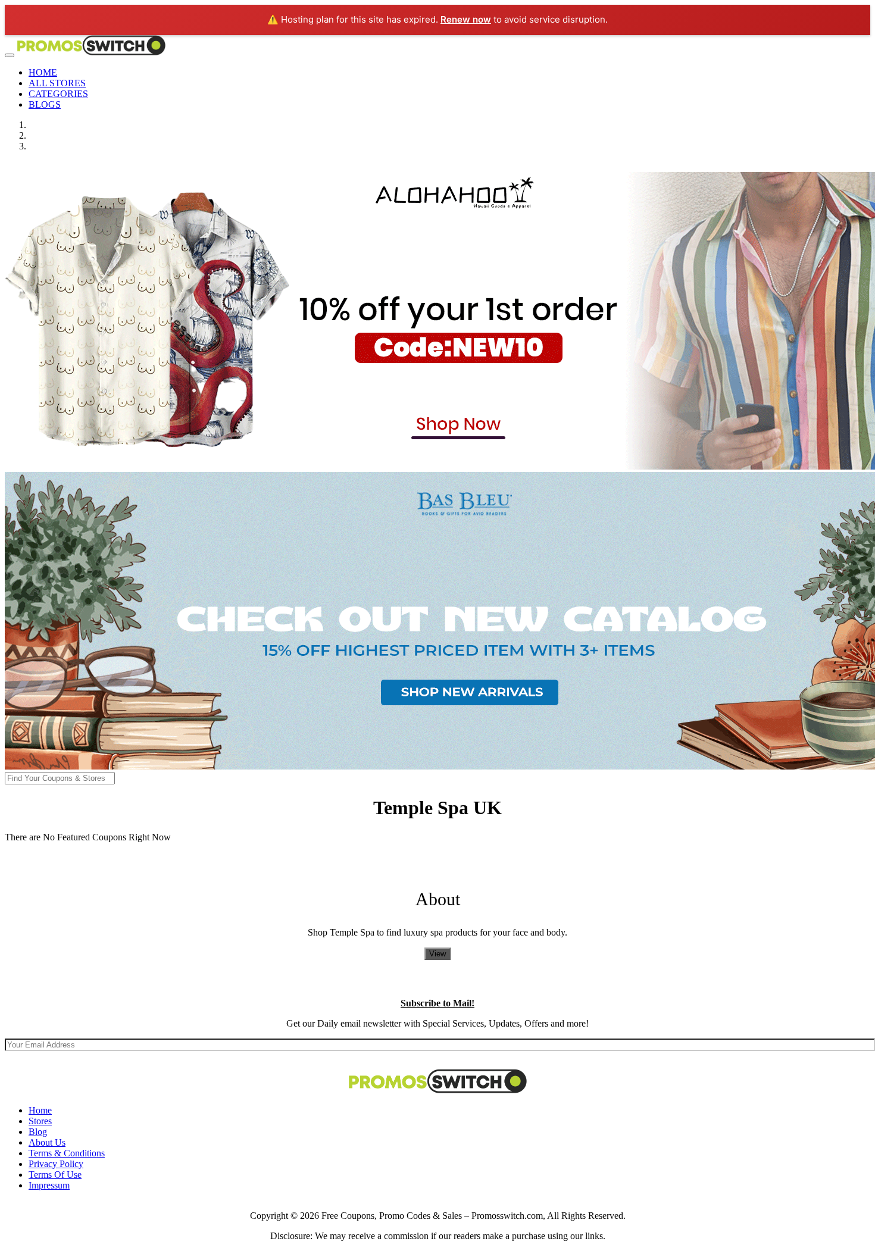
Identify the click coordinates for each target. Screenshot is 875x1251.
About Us (47, 1142)
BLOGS (45, 104)
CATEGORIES (58, 94)
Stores (40, 1121)
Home (40, 1110)
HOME (43, 72)
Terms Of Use (55, 1174)
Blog (38, 1132)
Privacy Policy (56, 1164)
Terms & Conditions (67, 1153)
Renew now (465, 19)
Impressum (49, 1185)
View (437, 953)
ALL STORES (57, 83)
